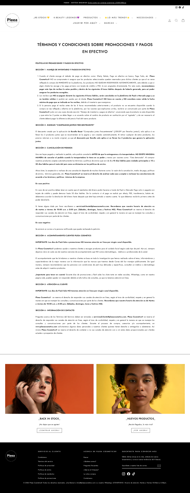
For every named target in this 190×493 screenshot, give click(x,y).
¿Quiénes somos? (90, 461)
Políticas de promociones (47, 478)
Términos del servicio (45, 461)
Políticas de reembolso (46, 474)
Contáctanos (42, 457)
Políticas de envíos (44, 470)
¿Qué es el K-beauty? (91, 470)
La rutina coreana (90, 474)
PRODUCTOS (91, 17)
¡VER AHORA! (140, 430)
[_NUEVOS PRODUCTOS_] (140, 389)
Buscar (86, 457)
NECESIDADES (145, 17)
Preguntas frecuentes (91, 465)
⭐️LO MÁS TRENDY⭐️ (118, 17)
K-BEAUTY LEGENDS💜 (67, 17)
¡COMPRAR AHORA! (49, 430)
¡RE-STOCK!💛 (42, 17)
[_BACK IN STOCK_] (49, 389)
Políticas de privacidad (46, 465)
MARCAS (109, 23)
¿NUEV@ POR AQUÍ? (85, 23)
